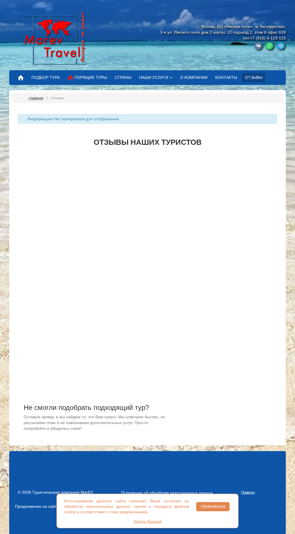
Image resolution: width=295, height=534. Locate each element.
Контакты (226, 77)
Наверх (248, 492)
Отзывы (253, 77)
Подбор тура (45, 77)
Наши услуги (153, 77)
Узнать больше (148, 521)
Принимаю (213, 506)
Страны (123, 77)
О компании (193, 77)
